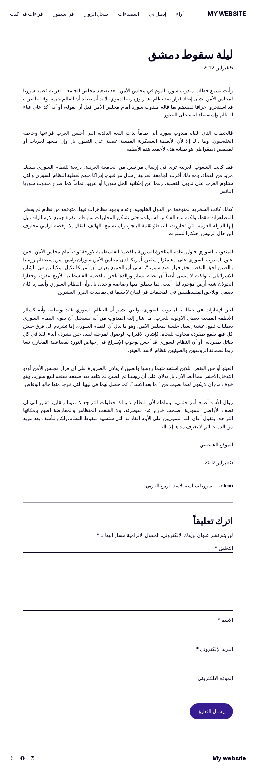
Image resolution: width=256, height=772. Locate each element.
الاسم (225, 620)
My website (227, 14)
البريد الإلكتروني (214, 649)
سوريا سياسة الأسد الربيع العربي (179, 485)
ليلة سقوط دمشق (190, 54)
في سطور (63, 14)
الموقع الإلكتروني (215, 678)
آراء (180, 14)
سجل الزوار (96, 14)
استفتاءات (128, 14)
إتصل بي (157, 14)
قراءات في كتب (26, 14)
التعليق (224, 548)
